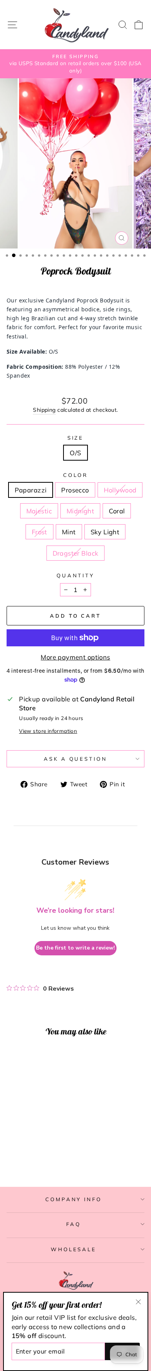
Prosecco (75, 490)
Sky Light (105, 532)
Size (75, 438)
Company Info (73, 1199)
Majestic (39, 511)
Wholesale (74, 1249)
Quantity (76, 575)
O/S (75, 453)
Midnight (80, 511)
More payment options (75, 657)
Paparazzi (31, 490)
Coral (117, 511)
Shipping (44, 409)
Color (75, 475)
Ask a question (76, 759)
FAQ (73, 1224)
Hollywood (120, 490)
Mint (69, 532)
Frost (39, 532)
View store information (48, 731)
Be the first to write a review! (75, 947)
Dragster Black (76, 553)
